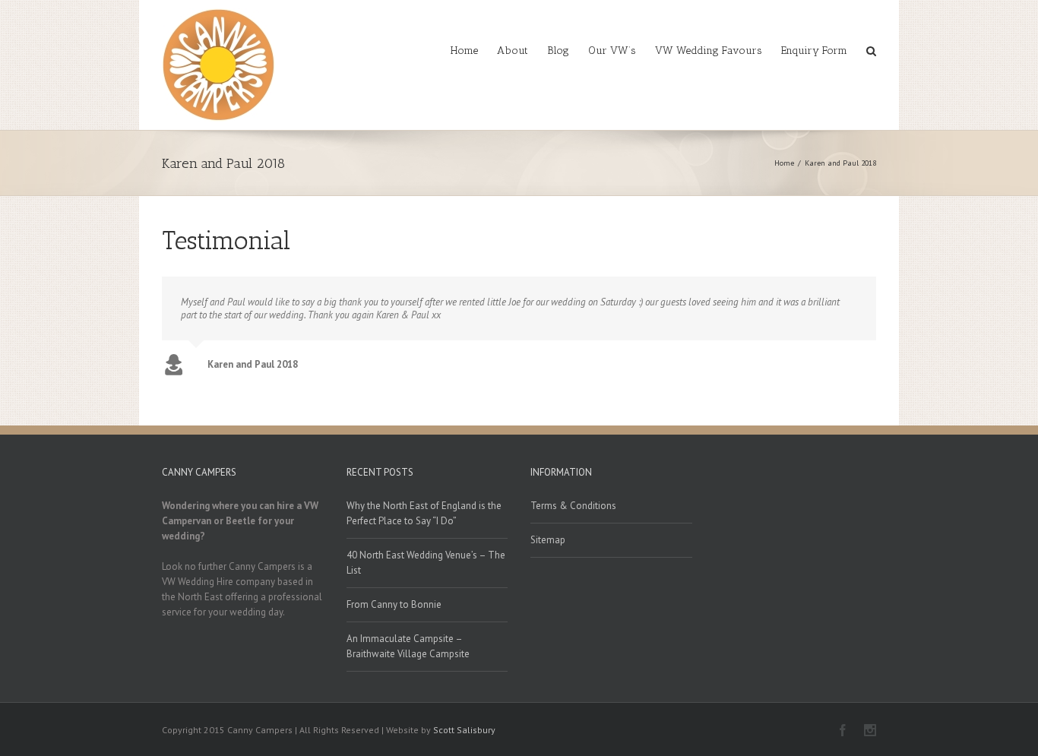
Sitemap (547, 539)
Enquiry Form (814, 50)
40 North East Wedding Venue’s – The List (426, 563)
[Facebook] (843, 730)
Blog (558, 50)
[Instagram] (870, 730)
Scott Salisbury (464, 729)
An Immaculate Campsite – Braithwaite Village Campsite (408, 646)
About (512, 50)
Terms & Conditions (573, 505)
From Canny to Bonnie (394, 604)
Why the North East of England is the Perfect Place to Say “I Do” (424, 513)
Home (464, 50)
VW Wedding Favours (708, 50)
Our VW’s (612, 50)
